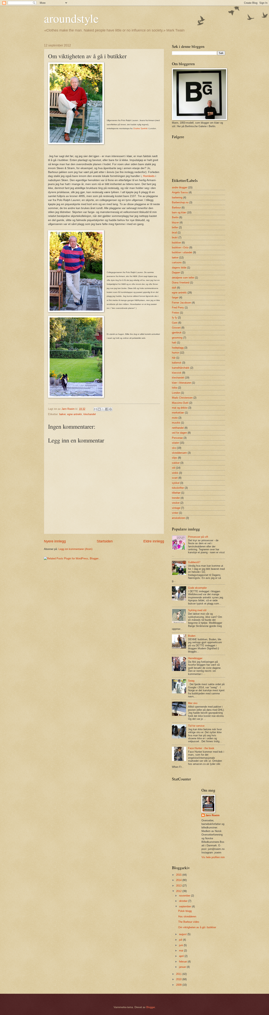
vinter (175, 512)
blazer (175, 222)
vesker (176, 502)
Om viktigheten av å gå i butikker (197, 927)
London (176, 392)
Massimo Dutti (180, 402)
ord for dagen (179, 432)
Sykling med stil (197, 610)
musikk (176, 422)
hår (173, 357)
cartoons (177, 262)
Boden (191, 635)
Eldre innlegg (153, 541)
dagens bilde (179, 267)
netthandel (178, 427)
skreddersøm (179, 452)
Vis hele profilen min (213, 857)
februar (183, 961)
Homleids (149, 176)
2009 (179, 984)
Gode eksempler (197, 587)
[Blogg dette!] (99, 409)
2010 (179, 979)
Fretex (175, 312)
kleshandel (89, 414)
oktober (183, 900)
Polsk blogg (185, 911)
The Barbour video (188, 921)
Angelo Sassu (180, 192)
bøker (62, 414)
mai (181, 950)
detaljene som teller (183, 277)
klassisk (176, 372)
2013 (179, 885)
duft (174, 287)
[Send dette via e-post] (95, 409)
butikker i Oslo (180, 247)
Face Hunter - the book (201, 748)
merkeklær (178, 412)
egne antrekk (74, 414)
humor (175, 352)
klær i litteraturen (181, 382)
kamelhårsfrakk (180, 367)
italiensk (176, 362)
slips (174, 457)
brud (174, 232)
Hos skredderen (187, 916)
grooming (177, 337)
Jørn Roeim (212, 815)
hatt (174, 342)
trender (176, 497)
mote (175, 417)
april (182, 956)
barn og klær (179, 212)
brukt (175, 237)
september (185, 906)
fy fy (174, 317)
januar (183, 966)
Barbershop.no (180, 202)
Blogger (150, 1007)
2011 (179, 973)
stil (173, 467)
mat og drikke (179, 407)
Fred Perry (178, 307)
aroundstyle (71, 18)
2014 (179, 880)
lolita (174, 387)
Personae (177, 437)
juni (181, 945)
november (185, 895)
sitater (175, 442)
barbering (177, 197)
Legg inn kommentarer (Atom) (75, 549)
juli (181, 939)
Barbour (176, 207)
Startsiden (105, 541)
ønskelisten (178, 517)
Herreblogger (195, 658)
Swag (191, 680)
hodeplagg (178, 347)
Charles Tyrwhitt (140, 128)
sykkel (175, 482)
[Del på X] (103, 409)
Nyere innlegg (55, 541)
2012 (179, 891)
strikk (175, 472)
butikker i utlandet (182, 252)
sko (174, 447)
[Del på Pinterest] (110, 409)
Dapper (176, 272)
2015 (179, 874)
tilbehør (176, 492)
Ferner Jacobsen (181, 302)
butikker (176, 242)
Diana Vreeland (180, 282)
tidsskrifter (178, 487)
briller (175, 227)
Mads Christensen (182, 397)
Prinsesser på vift (198, 536)
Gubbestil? (194, 562)
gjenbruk (177, 332)
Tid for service (196, 725)
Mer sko (192, 703)
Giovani (176, 327)
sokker (176, 462)
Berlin (175, 217)
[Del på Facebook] (107, 409)
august (183, 934)
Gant (174, 322)
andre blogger (179, 187)
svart (175, 477)
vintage (176, 507)
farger (175, 297)
